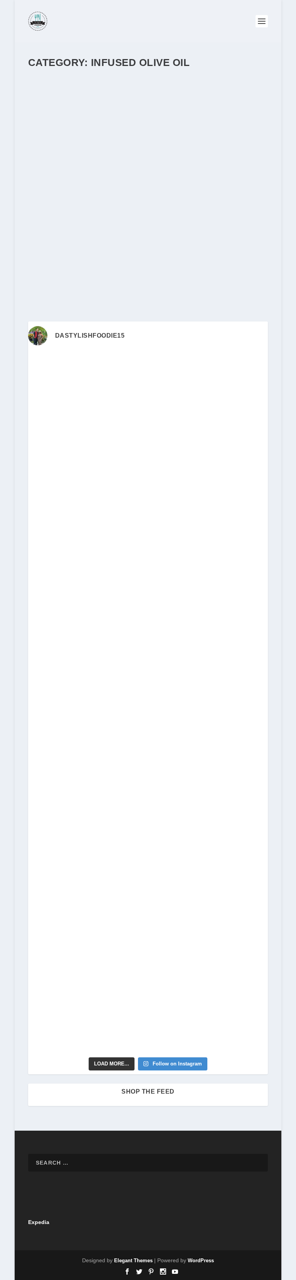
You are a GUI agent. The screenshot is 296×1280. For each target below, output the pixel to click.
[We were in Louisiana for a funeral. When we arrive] (87, 598)
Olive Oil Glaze (238, 241)
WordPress (201, 1260)
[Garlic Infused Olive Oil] (148, 146)
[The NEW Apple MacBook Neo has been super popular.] (209, 948)
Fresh (132, 241)
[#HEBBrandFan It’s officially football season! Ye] (209, 528)
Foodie (116, 241)
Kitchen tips (189, 241)
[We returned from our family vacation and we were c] (209, 878)
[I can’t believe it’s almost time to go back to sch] (209, 738)
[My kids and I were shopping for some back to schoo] (209, 808)
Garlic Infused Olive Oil (80, 229)
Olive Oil (212, 241)
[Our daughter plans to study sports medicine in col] (87, 528)
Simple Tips (48, 249)
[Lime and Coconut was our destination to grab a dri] (87, 1018)
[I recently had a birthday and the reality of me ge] (87, 878)
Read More (56, 279)
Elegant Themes (133, 1260)
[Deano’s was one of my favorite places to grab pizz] (87, 388)
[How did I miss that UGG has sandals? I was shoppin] (87, 668)
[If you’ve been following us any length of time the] (87, 808)
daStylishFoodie (59, 241)
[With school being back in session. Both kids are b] (209, 598)
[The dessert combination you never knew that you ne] (87, 948)
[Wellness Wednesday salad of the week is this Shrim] (209, 1018)
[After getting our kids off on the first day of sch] (209, 458)
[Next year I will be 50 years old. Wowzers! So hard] (209, 388)
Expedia (38, 1222)
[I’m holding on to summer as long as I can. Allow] (209, 668)
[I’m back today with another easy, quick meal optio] (87, 738)
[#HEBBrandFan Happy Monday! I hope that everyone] (87, 458)
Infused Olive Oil (157, 241)
